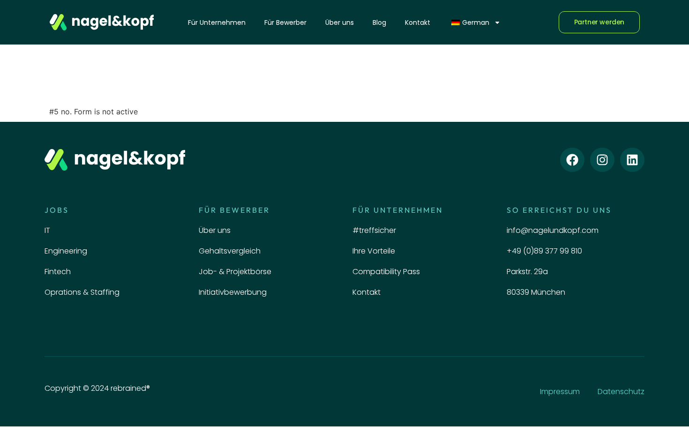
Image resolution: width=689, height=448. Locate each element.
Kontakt (417, 22)
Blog (379, 22)
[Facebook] (572, 160)
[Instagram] (602, 160)
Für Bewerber (285, 22)
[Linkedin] (632, 160)
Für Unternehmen (217, 22)
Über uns (339, 22)
